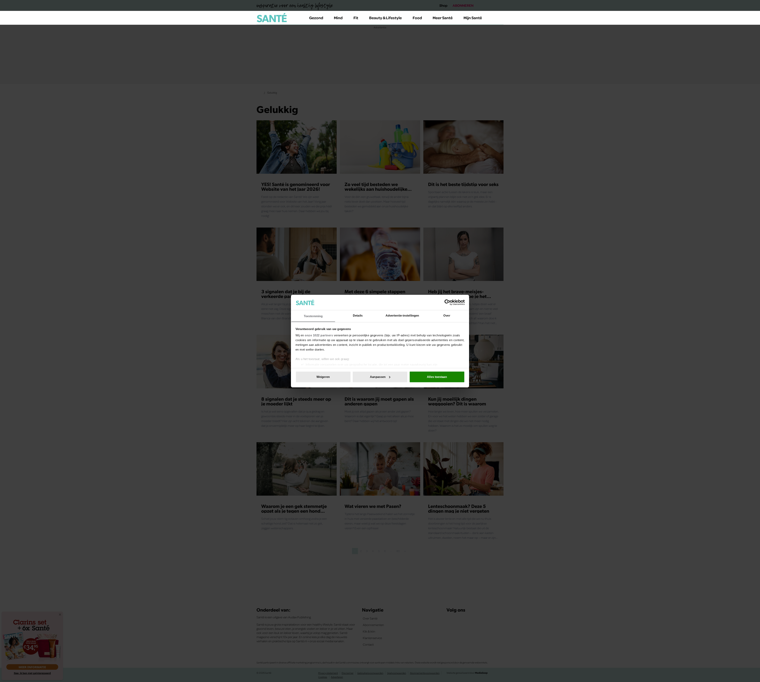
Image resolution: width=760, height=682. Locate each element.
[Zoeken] (500, 18)
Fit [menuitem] (355, 17)
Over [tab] (446, 315)
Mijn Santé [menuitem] (473, 17)
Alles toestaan (437, 376)
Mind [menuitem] (338, 17)
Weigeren (323, 376)
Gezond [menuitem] (316, 17)
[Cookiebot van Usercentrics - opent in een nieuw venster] (447, 302)
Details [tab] (358, 315)
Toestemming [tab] (313, 316)
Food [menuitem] (417, 17)
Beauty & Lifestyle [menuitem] (385, 17)
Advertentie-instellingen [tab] (402, 315)
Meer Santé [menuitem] (443, 17)
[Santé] (271, 18)
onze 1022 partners (319, 335)
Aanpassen (378, 376)
